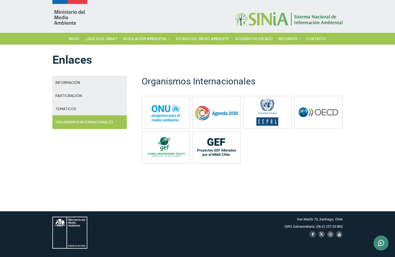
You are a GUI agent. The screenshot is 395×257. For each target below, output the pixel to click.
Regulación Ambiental (145, 39)
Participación (68, 96)
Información (67, 82)
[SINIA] (69, 16)
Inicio (74, 39)
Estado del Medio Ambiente (202, 39)
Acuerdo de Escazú (254, 39)
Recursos (288, 39)
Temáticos (65, 109)
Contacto (316, 39)
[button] (381, 243)
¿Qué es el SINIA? (101, 39)
